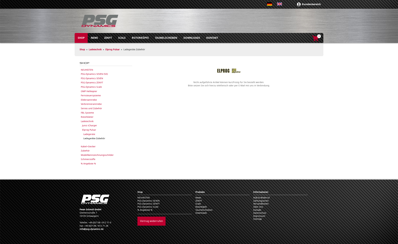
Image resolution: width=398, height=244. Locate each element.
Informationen (260, 192)
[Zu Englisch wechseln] (279, 4)
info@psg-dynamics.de (92, 229)
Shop (82, 49)
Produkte (200, 192)
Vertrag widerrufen (151, 221)
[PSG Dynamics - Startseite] (100, 21)
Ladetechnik (95, 49)
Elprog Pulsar (112, 49)
